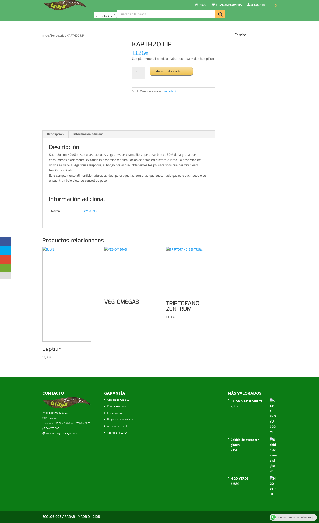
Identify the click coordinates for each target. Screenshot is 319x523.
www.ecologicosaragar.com (61, 433)
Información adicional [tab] (88, 134)
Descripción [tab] (55, 134)
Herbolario (57, 35)
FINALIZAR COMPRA (228, 5)
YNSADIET (91, 211)
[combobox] (105, 15)
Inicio (45, 35)
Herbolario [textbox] (103, 16)
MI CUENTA (257, 5)
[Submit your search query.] (220, 14)
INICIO (202, 5)
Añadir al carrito (168, 71)
